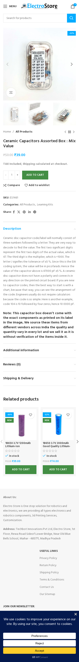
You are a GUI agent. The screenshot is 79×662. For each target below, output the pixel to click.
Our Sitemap (47, 594)
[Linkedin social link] (29, 212)
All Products (24, 131)
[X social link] (18, 212)
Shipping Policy (49, 572)
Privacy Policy (48, 558)
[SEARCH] (71, 18)
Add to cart (35, 175)
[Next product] (74, 132)
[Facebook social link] (14, 212)
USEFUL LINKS (49, 551)
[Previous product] (65, 132)
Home (7, 131)
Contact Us (47, 587)
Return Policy (48, 565)
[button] (20, 469)
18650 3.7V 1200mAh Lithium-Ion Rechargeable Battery (18, 446)
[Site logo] (40, 6)
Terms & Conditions (52, 579)
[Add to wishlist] (30, 415)
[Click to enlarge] (11, 92)
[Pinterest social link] (24, 212)
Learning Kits (45, 204)
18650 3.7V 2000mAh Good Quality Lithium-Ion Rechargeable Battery (56, 448)
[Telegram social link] (34, 212)
